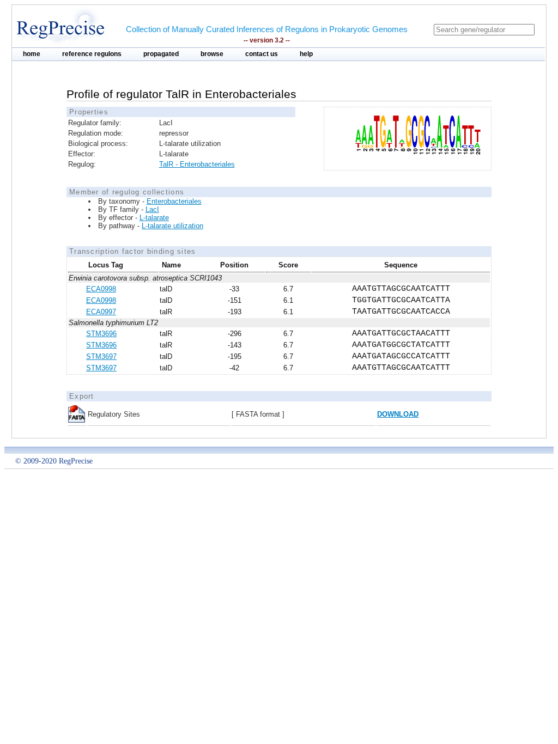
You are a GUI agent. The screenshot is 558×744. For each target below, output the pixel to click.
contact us (261, 54)
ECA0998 (101, 289)
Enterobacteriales (174, 201)
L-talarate (154, 218)
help (306, 54)
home (31, 54)
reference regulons (92, 54)
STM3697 (101, 356)
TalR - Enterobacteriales (197, 164)
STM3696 (101, 334)
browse (212, 54)
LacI (152, 209)
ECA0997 (101, 312)
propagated (161, 54)
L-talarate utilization (172, 226)
